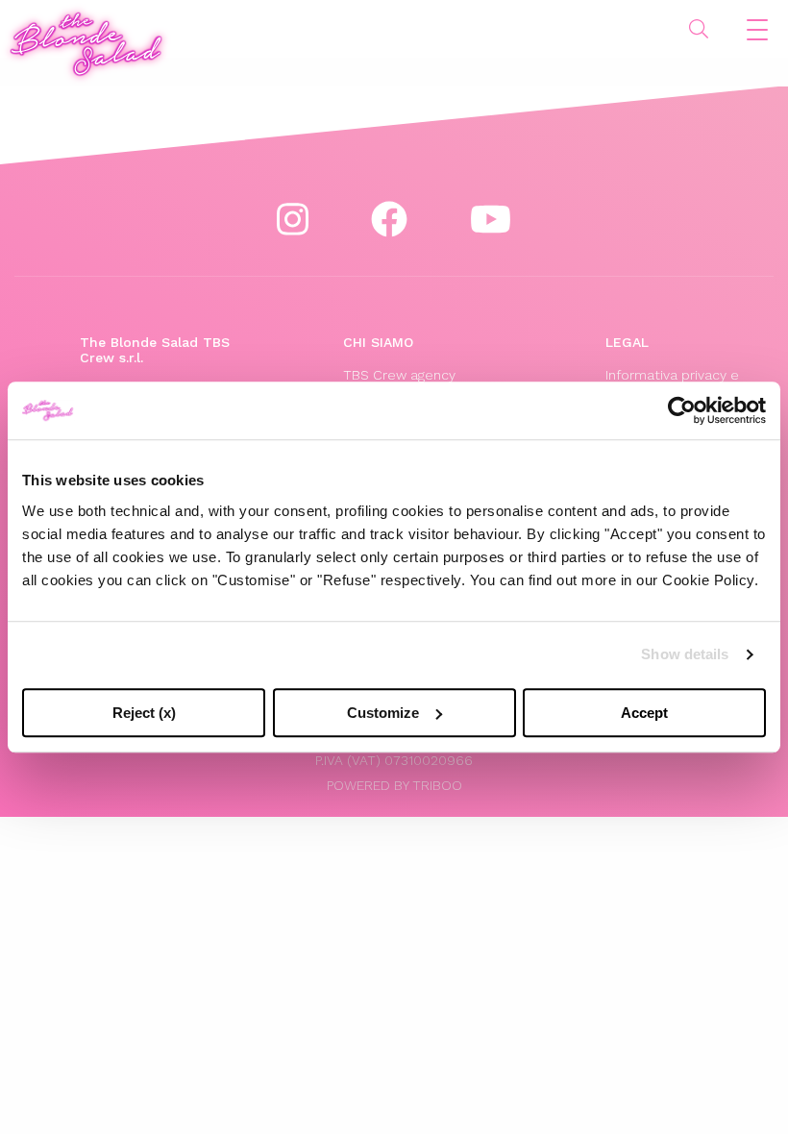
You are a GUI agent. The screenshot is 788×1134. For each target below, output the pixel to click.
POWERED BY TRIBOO (394, 785)
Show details (684, 654)
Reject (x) (144, 712)
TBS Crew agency (399, 374)
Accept (644, 712)
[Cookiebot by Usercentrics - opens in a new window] (682, 410)
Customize (383, 712)
